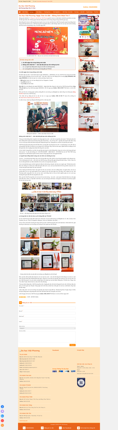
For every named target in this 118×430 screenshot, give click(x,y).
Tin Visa (76, 12)
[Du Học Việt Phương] (19, 12)
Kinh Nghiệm (56, 12)
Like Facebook (66, 428)
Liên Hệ (82, 12)
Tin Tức (96, 12)
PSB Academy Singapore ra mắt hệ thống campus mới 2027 (50, 1)
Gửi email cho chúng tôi (88, 428)
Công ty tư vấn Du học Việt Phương (39, 18)
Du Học (31, 12)
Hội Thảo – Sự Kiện (67, 12)
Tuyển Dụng (89, 12)
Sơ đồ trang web (23, 420)
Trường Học (47, 12)
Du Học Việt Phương (27, 6)
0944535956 (93, 7)
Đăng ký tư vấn (49, 428)
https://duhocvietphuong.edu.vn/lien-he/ (30, 97)
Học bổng (38, 12)
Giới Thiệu (25, 12)
